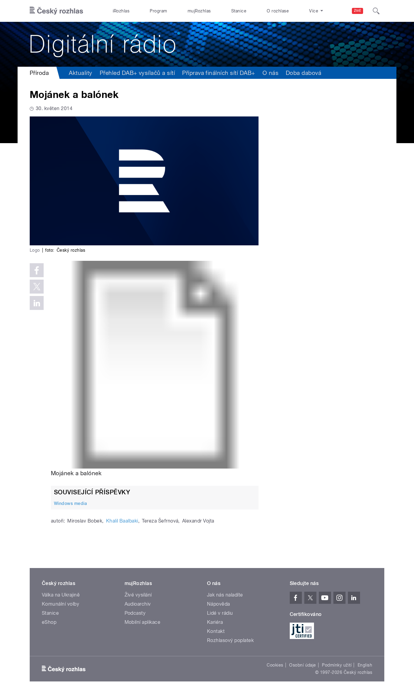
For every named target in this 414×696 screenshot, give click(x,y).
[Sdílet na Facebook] (37, 270)
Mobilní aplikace (143, 622)
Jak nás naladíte (225, 595)
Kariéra (215, 622)
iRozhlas (121, 10)
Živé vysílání (138, 595)
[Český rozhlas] (56, 11)
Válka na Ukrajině (61, 595)
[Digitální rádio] (207, 44)
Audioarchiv (138, 604)
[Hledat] (376, 11)
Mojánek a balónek (76, 473)
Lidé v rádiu (220, 613)
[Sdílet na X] (37, 287)
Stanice (238, 10)
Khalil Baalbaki (122, 521)
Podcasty (135, 613)
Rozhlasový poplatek (230, 640)
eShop (49, 622)
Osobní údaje (302, 665)
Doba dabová (303, 72)
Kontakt (216, 631)
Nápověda (218, 604)
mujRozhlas (199, 10)
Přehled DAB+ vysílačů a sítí (137, 72)
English (365, 665)
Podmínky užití (337, 665)
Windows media (70, 503)
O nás (270, 72)
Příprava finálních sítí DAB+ (218, 72)
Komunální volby (60, 604)
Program (158, 10)
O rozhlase (278, 10)
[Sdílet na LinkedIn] (37, 303)
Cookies (275, 665)
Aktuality (80, 72)
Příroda (39, 72)
